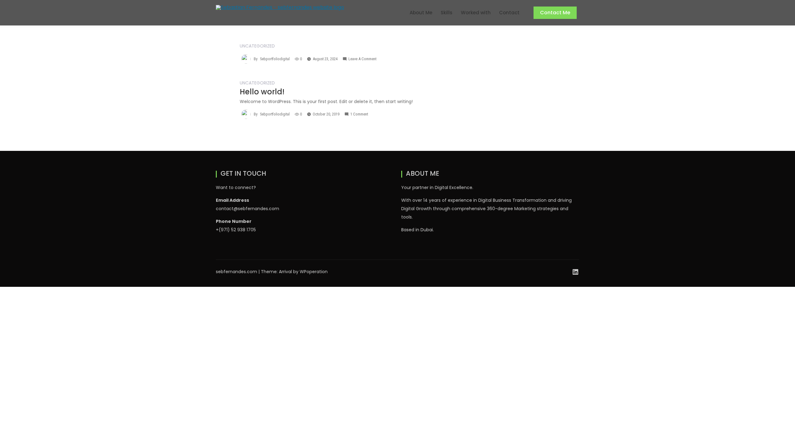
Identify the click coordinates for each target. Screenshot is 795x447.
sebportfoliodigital (275, 58)
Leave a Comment (362, 58)
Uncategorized (257, 46)
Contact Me (555, 12)
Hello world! (262, 92)
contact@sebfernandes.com (247, 208)
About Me (421, 12)
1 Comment (359, 114)
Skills (446, 12)
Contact (509, 12)
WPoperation (314, 272)
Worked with (476, 12)
